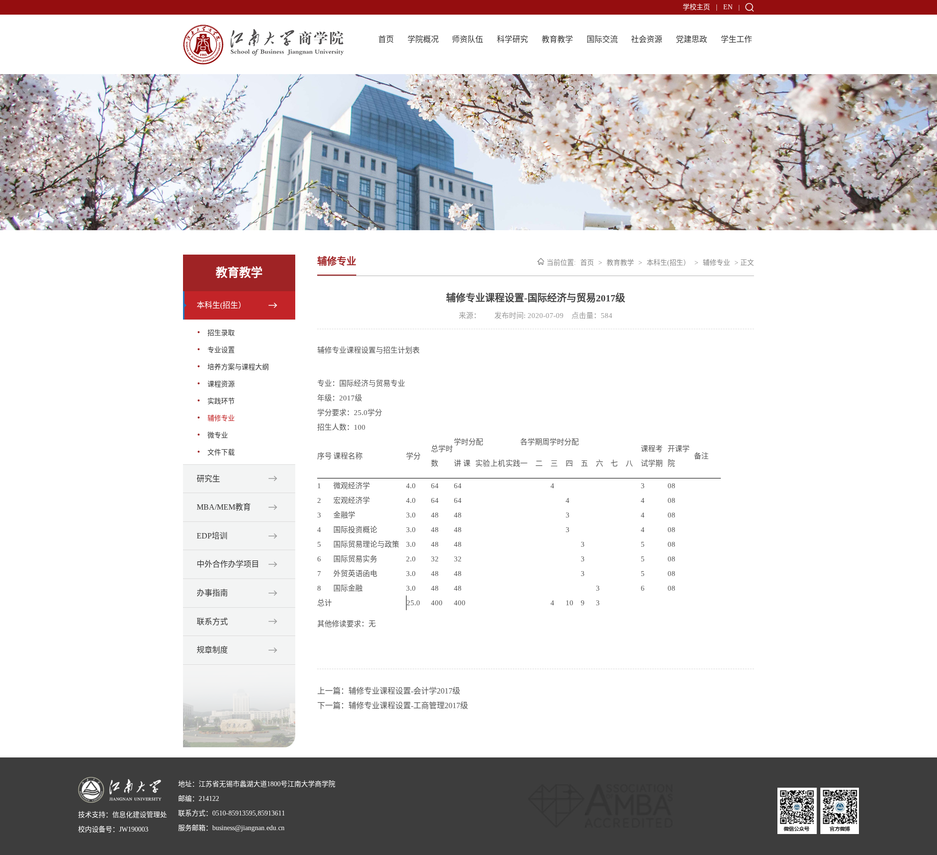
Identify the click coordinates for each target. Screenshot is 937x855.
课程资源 (221, 384)
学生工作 (736, 39)
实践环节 (221, 401)
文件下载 (221, 452)
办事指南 (212, 593)
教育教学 (557, 39)
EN (728, 7)
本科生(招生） (221, 305)
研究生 (208, 479)
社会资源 (646, 39)
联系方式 (212, 621)
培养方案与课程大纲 (238, 367)
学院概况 (423, 39)
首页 (386, 39)
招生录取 (221, 333)
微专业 (217, 435)
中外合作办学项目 (228, 564)
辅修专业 (221, 418)
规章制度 (212, 650)
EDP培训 (212, 536)
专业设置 (221, 350)
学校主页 (696, 7)
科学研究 (512, 39)
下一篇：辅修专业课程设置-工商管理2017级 (392, 705)
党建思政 (691, 39)
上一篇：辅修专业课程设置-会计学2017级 (388, 691)
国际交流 (602, 39)
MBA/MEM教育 (224, 507)
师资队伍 (467, 39)
